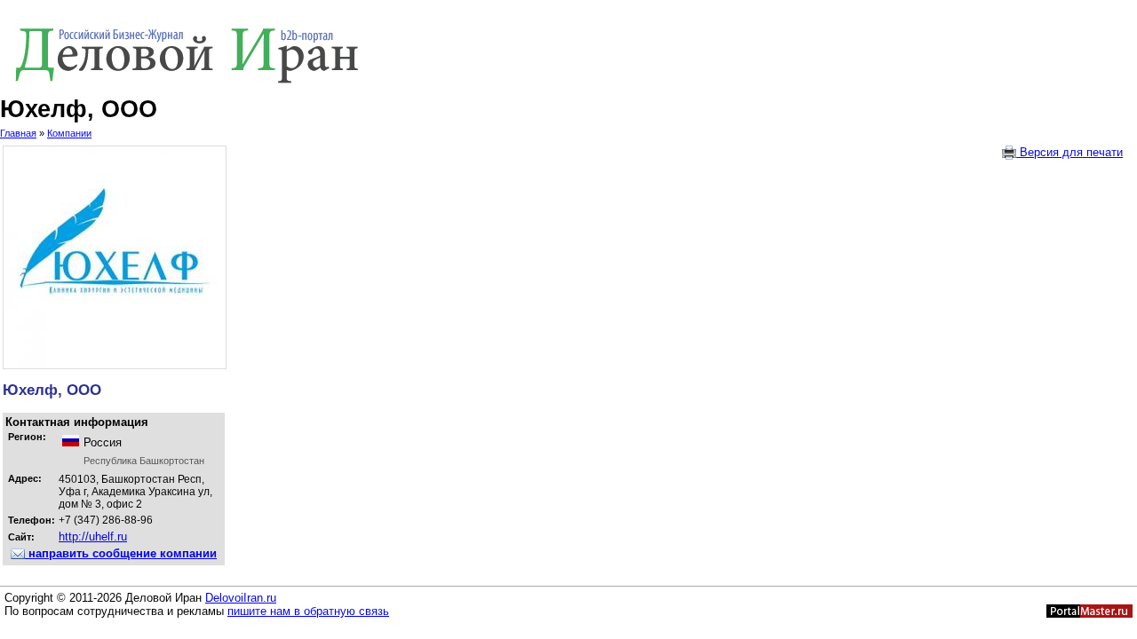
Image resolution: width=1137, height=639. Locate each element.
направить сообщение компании (121, 553)
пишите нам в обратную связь (308, 611)
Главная (18, 133)
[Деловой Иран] (568, 52)
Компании (69, 133)
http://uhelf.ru (93, 536)
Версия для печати (1069, 152)
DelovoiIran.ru (240, 597)
